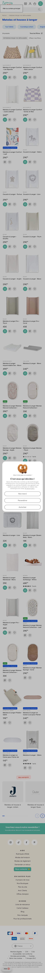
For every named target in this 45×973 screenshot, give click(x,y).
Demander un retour (22, 865)
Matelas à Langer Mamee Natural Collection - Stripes (12, 672)
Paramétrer (22, 500)
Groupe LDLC (31, 958)
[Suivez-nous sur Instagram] (11, 842)
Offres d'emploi (23, 894)
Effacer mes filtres (35, 38)
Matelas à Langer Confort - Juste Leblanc (12, 111)
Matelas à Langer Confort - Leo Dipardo (12, 68)
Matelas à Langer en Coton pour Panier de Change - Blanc (11, 757)
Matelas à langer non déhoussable (16, 38)
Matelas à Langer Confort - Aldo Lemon (32, 68)
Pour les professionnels (23, 919)
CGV (26, 952)
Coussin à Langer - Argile (12, 279)
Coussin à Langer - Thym (32, 237)
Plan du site (22, 887)
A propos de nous (22, 880)
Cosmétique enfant (26, 27)
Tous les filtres (35, 33)
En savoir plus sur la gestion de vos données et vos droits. (22, 967)
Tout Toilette (9, 27)
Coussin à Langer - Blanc (32, 279)
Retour (4, 15)
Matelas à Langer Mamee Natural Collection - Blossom (12, 408)
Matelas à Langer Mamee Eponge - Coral (32, 669)
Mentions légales (16, 952)
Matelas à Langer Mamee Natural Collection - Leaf (32, 626)
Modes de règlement (22, 861)
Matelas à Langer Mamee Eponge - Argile (12, 449)
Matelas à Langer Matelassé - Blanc (9, 579)
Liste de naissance (22, 905)
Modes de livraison (22, 857)
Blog (22, 912)
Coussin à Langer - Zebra (32, 152)
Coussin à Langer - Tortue (12, 194)
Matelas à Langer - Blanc (32, 363)
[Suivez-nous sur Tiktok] (18, 842)
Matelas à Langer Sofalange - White (29, 579)
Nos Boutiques (22, 883)
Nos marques (22, 915)
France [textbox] (19, 946)
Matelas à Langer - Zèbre (32, 755)
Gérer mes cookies (15, 958)
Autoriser (22, 507)
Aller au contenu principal (11, 8)
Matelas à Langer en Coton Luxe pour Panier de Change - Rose (32, 715)
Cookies (32, 956)
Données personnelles (18, 956)
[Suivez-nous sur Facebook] (26, 842)
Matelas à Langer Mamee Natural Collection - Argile (32, 408)
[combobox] (22, 946)
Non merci (22, 494)
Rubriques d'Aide (22, 854)
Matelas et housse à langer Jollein (12, 806)
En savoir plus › (30, 488)
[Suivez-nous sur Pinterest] (34, 842)
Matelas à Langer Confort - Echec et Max (32, 111)
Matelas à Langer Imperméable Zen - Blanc (12, 364)
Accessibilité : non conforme (22, 954)
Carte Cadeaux (22, 908)
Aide (5, 969)
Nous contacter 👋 (22, 869)
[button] (42, 816)
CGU (33, 952)
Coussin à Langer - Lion (31, 194)
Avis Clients (22, 890)
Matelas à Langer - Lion (11, 535)
